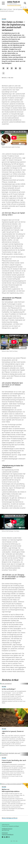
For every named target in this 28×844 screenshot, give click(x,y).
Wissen (4, 19)
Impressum (5, 833)
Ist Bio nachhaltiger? (9, 689)
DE (21, 7)
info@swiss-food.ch (7, 828)
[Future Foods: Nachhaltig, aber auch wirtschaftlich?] (14, 754)
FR (23, 7)
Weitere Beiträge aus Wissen (9, 818)
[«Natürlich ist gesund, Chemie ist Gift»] (14, 717)
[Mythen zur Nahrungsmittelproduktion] (14, 784)
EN (25, 7)
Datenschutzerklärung (7, 834)
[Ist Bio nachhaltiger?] (14, 684)
